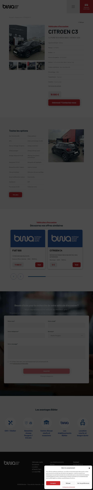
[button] (89, 468)
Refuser (68, 483)
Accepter (53, 483)
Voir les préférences (83, 483)
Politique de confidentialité (68, 487)
